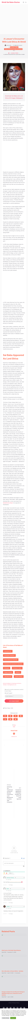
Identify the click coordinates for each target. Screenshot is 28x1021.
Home (10, 1002)
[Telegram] (5, 719)
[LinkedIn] (21, 716)
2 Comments (17, 973)
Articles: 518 (14, 736)
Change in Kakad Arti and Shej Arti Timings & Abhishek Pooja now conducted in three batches (13, 993)
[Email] (15, 719)
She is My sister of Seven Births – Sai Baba (12, 971)
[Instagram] (10, 1008)
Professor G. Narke (17, 668)
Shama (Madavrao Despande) (10, 659)
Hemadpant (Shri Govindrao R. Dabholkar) (13, 663)
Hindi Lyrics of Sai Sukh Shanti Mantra (11, 950)
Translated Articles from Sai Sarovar (13, 49)
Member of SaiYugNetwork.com (9, 684)
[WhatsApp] (10, 719)
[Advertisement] (14, 19)
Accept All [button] (13, 1017)
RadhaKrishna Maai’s (8, 503)
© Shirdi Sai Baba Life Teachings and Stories (12, 683)
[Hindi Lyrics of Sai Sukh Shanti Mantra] (14, 941)
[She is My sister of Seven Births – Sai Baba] (14, 962)
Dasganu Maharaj (8, 672)
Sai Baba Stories (14, 47)
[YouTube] (24, 1008)
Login (23, 858)
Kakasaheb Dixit (7, 651)
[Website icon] (14, 734)
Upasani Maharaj (18, 676)
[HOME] (8, 53)
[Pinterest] (15, 716)
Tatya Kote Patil (7, 676)
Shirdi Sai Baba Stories (11, 2)
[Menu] (23, 2)
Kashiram (18, 672)
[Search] (25, 2)
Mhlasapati (6, 668)
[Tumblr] (21, 1008)
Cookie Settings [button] (5, 1017)
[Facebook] (5, 716)
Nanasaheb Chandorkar (9, 655)
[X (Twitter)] (10, 716)
